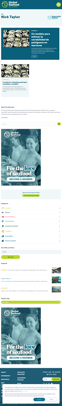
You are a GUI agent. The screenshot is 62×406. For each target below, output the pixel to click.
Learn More (4, 117)
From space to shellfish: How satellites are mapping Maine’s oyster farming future (27, 270)
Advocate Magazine (21, 373)
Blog (19, 383)
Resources (5, 379)
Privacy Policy (24, 391)
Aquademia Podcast (21, 379)
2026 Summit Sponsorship (31, 195)
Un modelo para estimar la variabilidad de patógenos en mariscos (40, 39)
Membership (5, 376)
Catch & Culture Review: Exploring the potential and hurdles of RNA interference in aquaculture (24, 281)
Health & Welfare (6, 278)
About (3, 372)
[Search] (59, 124)
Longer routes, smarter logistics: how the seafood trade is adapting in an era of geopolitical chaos (24, 290)
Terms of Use (31, 403)
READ (34, 56)
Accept (39, 399)
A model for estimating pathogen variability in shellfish (15, 83)
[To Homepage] (10, 4)
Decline (51, 399)
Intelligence (4, 270)
